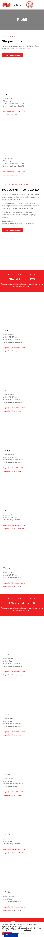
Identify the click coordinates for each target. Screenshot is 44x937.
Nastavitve (18, 933)
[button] (40, 5)
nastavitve (27, 930)
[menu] (11, 935)
